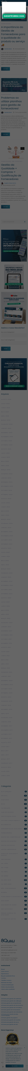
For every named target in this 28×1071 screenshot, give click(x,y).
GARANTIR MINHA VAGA (14, 16)
